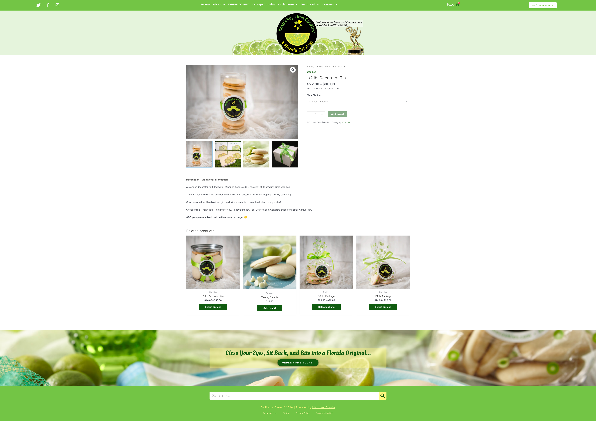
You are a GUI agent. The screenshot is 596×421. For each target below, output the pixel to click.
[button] (293, 70)
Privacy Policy (302, 413)
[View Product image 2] (228, 154)
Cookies (319, 66)
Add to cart (337, 114)
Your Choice (314, 95)
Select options (213, 306)
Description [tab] (192, 179)
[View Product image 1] (199, 154)
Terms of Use (270, 413)
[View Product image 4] (285, 154)
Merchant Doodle (323, 407)
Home (205, 4)
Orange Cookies (263, 4)
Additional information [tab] (215, 179)
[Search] (382, 396)
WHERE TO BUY (238, 4)
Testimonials (309, 4)
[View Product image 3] (256, 154)
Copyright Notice (324, 413)
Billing (286, 413)
